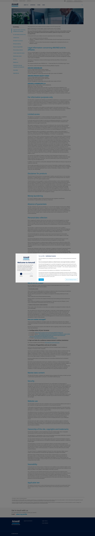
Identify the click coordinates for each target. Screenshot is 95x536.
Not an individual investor (71, 279)
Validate (41, 279)
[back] (92, 273)
